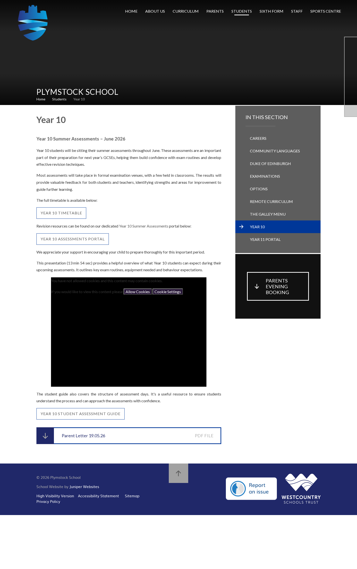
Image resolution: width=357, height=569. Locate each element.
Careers (258, 138)
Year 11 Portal (265, 239)
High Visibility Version (55, 496)
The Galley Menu (268, 214)
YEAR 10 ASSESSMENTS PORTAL (73, 238)
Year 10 (79, 99)
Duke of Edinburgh (270, 163)
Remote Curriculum (271, 201)
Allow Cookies (138, 291)
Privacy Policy (48, 501)
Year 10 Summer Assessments (143, 226)
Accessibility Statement (98, 496)
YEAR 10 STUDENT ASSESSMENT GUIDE (80, 413)
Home (40, 99)
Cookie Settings (167, 291)
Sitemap (132, 496)
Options (259, 188)
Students (59, 99)
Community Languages (275, 151)
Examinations (265, 176)
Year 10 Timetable (61, 212)
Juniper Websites (84, 486)
